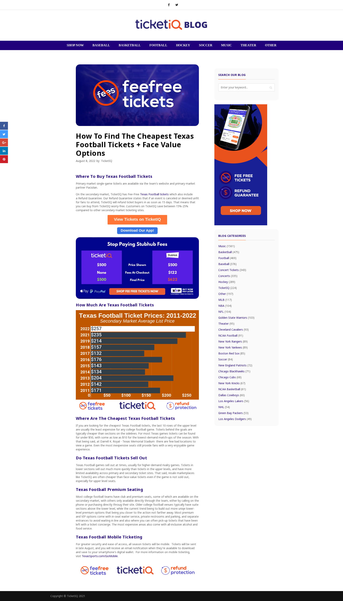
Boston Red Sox (231, 353)
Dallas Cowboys (231, 395)
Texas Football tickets (154, 194)
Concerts (227, 276)
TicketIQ (106, 161)
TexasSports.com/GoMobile (100, 556)
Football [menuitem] (158, 45)
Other (225, 294)
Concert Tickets (232, 270)
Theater (226, 323)
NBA (225, 306)
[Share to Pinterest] (4, 162)
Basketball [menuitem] (130, 45)
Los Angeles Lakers (233, 401)
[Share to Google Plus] (4, 145)
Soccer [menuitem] (205, 45)
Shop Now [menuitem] (75, 45)
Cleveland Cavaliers (233, 329)
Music (226, 246)
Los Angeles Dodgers (235, 419)
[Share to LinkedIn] (4, 154)
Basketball (228, 252)
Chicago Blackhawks (234, 371)
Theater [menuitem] (248, 45)
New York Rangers (233, 341)
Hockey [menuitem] (183, 45)
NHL (224, 407)
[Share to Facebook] (4, 129)
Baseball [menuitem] (101, 45)
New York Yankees (233, 347)
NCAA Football (230, 335)
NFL (224, 312)
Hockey (226, 282)
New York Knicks (231, 383)
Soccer (225, 359)
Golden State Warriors (236, 317)
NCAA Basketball (232, 389)
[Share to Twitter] (4, 137)
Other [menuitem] (271, 45)
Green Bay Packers (233, 413)
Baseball (227, 264)
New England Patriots (235, 365)
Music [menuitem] (226, 45)
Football (227, 258)
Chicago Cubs (230, 377)
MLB (225, 300)
